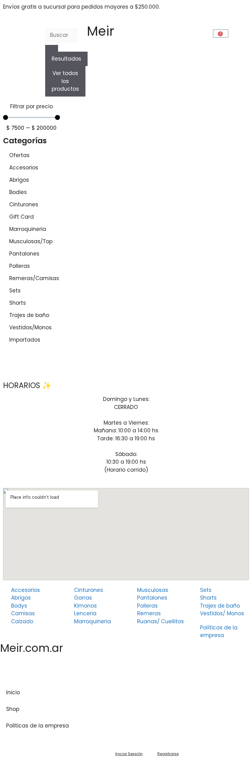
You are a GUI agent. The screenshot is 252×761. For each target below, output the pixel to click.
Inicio (13, 692)
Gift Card (21, 216)
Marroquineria (27, 229)
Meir (100, 31)
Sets (15, 290)
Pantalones (24, 253)
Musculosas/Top (31, 241)
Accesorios (23, 167)
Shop (12, 709)
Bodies (18, 192)
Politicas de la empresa (37, 725)
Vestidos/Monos (30, 327)
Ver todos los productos (65, 81)
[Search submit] (51, 48)
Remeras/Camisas (34, 278)
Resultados (66, 58)
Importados (24, 339)
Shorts (17, 303)
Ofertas (19, 155)
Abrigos (19, 180)
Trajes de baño (29, 315)
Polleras (19, 266)
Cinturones (23, 204)
